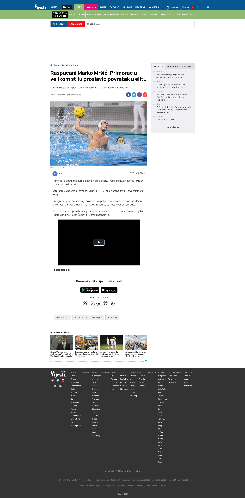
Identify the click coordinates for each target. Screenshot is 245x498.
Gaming (123, 386)
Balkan (114, 376)
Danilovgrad (162, 399)
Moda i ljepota (132, 381)
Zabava (123, 372)
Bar (159, 382)
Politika (74, 376)
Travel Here (172, 379)
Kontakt (173, 480)
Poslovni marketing (188, 377)
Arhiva (119, 470)
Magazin (105, 372)
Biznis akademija (75, 400)
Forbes (85, 372)
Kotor (160, 415)
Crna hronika (76, 386)
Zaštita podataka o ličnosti (147, 485)
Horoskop (133, 395)
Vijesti (73, 372)
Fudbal (94, 386)
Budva (160, 392)
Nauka (73, 412)
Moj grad (162, 372)
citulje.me (174, 7)
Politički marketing (188, 384)
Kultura (74, 389)
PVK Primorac (62, 317)
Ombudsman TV (76, 420)
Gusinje (161, 402)
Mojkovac (161, 419)
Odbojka (95, 415)
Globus (114, 382)
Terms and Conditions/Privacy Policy (100, 485)
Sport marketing (96, 434)
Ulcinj (160, 455)
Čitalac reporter (184, 480)
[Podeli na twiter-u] (134, 94)
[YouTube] (98, 303)
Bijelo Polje (162, 389)
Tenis (94, 392)
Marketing (188, 372)
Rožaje (160, 442)
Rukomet (95, 395)
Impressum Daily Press (141, 480)
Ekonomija (75, 382)
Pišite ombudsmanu (62, 480)
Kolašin (160, 412)
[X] (92, 303)
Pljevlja (160, 439)
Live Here (172, 382)
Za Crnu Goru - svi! (165, 119)
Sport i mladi (94, 427)
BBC (138, 470)
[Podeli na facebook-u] (128, 94)
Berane (160, 386)
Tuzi (159, 452)
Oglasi (186, 7)
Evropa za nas (115, 387)
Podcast (74, 392)
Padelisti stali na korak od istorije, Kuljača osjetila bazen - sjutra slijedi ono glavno (172, 97)
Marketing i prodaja (160, 480)
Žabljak (160, 462)
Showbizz (124, 389)
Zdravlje (133, 376)
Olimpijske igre (96, 410)
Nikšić (160, 422)
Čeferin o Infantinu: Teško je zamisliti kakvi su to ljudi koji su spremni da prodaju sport (173, 110)
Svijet (113, 372)
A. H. (60, 174)
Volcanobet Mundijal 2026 (96, 379)
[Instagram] (105, 303)
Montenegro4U (175, 372)
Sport (94, 372)
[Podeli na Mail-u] (145, 94)
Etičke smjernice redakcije (83, 480)
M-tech (74, 405)
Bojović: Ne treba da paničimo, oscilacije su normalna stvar (170, 76)
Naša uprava (76, 425)
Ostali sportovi (95, 404)
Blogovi (109, 470)
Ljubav (132, 392)
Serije (141, 382)
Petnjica (161, 425)
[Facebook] (85, 303)
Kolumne (152, 372)
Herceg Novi (160, 407)
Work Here (172, 376)
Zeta (159, 459)
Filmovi (142, 386)
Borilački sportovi (95, 420)
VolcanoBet (76, 24)
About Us (163, 485)
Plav (159, 429)
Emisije (142, 379)
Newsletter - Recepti (125, 485)
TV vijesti (142, 374)
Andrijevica (162, 379)
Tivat (160, 449)
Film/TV (123, 382)
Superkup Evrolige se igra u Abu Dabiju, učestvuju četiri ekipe (171, 86)
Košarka (95, 389)
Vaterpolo (95, 399)
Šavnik (160, 445)
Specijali (129, 470)
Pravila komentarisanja (120, 480)
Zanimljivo (124, 379)
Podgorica (162, 376)
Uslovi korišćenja (102, 480)
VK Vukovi (112, 317)
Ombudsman (76, 415)
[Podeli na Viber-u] (139, 94)
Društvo (74, 379)
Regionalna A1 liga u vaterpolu (88, 317)
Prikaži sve (173, 127)
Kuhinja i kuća (133, 387)
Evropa (114, 379)
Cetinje (160, 395)
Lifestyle (134, 372)
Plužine (160, 432)
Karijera (81, 485)
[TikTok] (112, 303)
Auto (73, 395)
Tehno (73, 409)
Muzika (123, 376)
